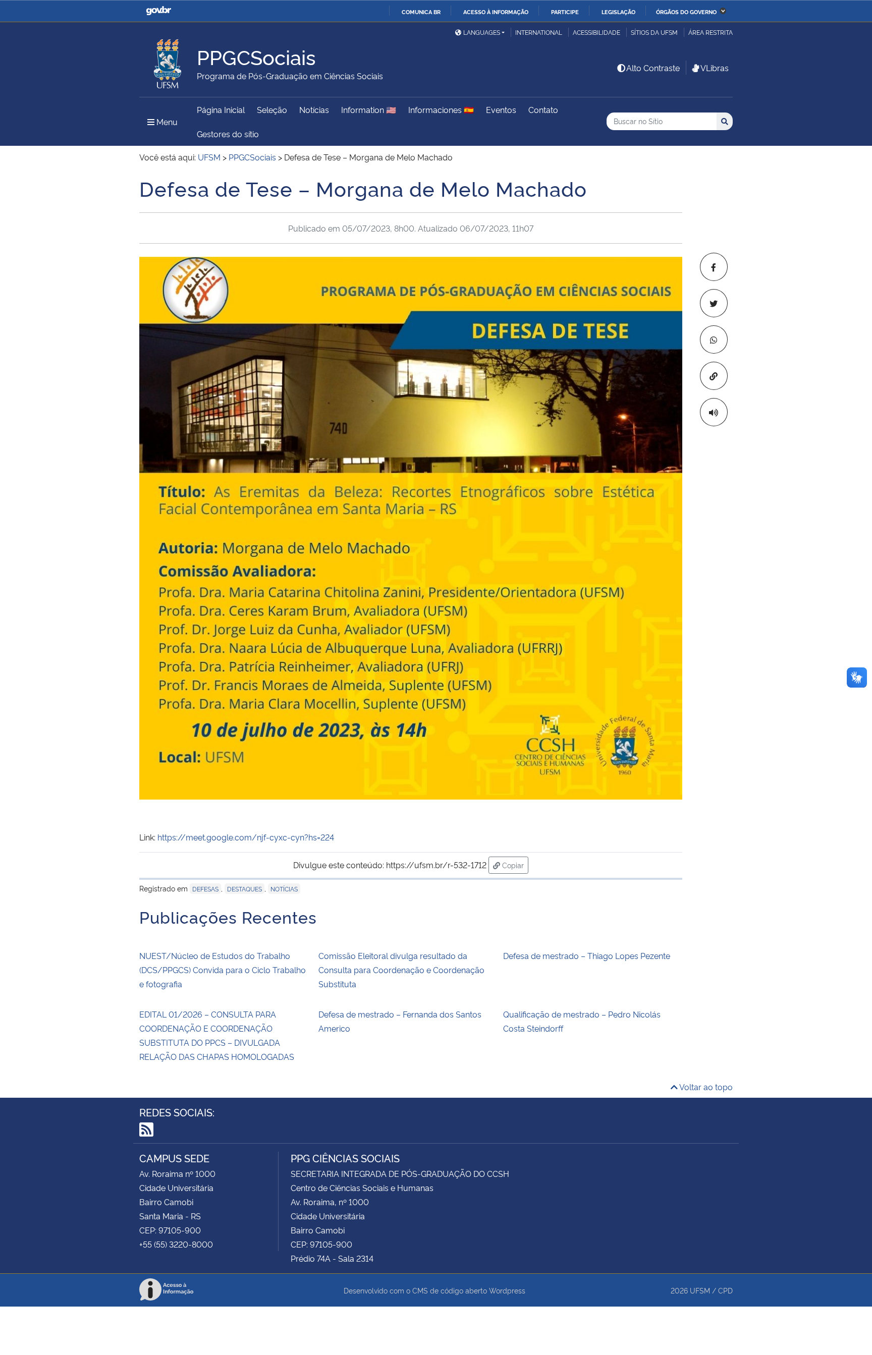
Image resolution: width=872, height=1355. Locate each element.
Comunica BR (421, 12)
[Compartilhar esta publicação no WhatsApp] (714, 339)
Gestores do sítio (228, 133)
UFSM (700, 1290)
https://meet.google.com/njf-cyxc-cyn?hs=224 (245, 836)
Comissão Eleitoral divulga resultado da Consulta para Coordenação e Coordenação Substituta (401, 969)
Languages (481, 32)
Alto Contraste (653, 67)
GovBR (158, 11)
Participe (565, 12)
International (538, 32)
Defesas (205, 888)
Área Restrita (710, 32)
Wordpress (507, 1290)
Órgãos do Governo (686, 12)
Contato (543, 109)
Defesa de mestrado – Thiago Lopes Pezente (586, 955)
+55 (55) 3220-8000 (176, 1244)
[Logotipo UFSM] (168, 61)
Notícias (314, 109)
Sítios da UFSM (654, 32)
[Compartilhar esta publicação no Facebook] (714, 267)
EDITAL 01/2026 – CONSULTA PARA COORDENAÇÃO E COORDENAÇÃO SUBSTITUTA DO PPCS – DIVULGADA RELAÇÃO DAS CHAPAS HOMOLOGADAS (216, 1035)
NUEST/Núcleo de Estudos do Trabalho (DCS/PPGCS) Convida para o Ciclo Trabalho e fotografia (222, 969)
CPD (725, 1290)
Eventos (501, 109)
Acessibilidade (596, 32)
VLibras (714, 67)
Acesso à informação (495, 12)
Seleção (272, 109)
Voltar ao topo (705, 1086)
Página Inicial (221, 109)
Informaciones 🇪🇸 (441, 109)
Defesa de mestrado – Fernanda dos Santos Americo (399, 1021)
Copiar (514, 865)
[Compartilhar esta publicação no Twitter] (714, 303)
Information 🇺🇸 (368, 109)
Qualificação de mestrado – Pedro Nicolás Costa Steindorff (582, 1021)
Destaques (244, 888)
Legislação (618, 12)
